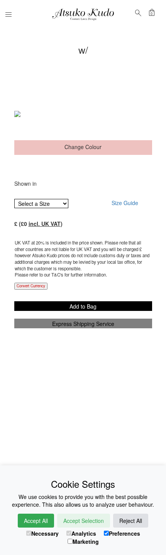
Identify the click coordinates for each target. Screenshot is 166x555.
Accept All (36, 520)
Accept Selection (83, 520)
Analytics (83, 533)
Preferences (124, 533)
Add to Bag (83, 306)
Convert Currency (31, 286)
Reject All (130, 520)
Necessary (45, 533)
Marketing (86, 541)
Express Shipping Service (83, 324)
